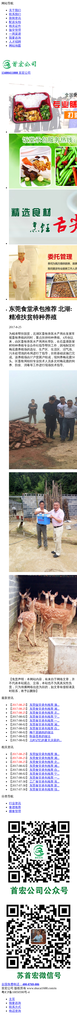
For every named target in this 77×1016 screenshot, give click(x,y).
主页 (12, 999)
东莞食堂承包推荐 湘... (44, 708)
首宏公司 (16, 72)
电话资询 (15, 1010)
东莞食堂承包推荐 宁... (44, 716)
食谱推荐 (15, 807)
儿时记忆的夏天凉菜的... (46, 740)
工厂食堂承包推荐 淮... (44, 781)
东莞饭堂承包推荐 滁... (44, 704)
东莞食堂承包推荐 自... (44, 728)
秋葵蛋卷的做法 (40, 736)
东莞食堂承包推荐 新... (44, 785)
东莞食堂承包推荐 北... (44, 712)
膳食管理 (15, 811)
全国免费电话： (20, 984)
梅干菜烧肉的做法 (41, 732)
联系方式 (15, 1007)
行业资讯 (15, 803)
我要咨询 (15, 1003)
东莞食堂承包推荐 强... (44, 789)
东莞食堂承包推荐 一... (44, 720)
